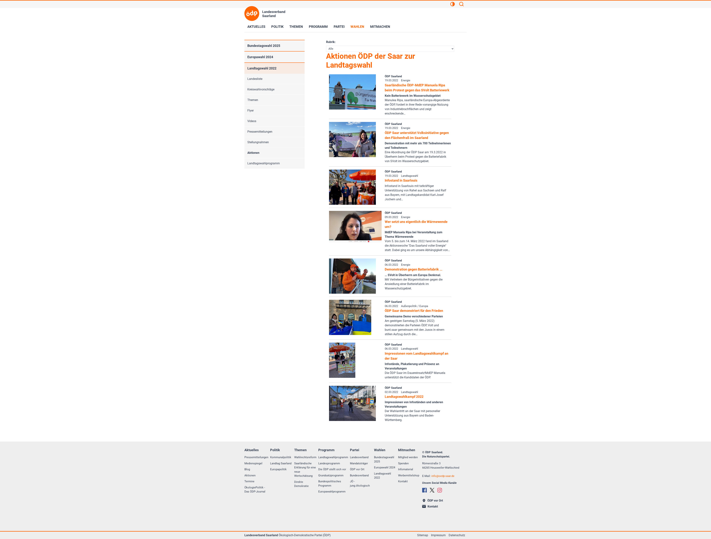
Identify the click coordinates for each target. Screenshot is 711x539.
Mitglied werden (408, 457)
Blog (247, 469)
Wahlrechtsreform (305, 457)
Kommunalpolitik (280, 457)
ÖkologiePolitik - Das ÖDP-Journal (254, 489)
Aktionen (253, 153)
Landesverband (359, 457)
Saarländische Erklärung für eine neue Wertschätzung (305, 470)
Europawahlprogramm (332, 491)
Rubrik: (331, 42)
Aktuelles (256, 27)
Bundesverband (359, 475)
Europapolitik (278, 469)
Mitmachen (380, 27)
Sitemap (422, 535)
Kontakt (403, 481)
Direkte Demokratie (301, 484)
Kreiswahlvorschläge (260, 89)
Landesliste (254, 79)
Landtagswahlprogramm (263, 163)
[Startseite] (251, 13)
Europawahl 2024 (260, 57)
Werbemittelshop (408, 475)
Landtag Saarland (280, 463)
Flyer (250, 110)
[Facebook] (424, 490)
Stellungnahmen (258, 142)
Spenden (403, 463)
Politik (277, 27)
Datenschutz (457, 535)
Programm (318, 27)
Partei (339, 27)
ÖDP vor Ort (357, 469)
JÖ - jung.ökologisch (360, 483)
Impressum (438, 535)
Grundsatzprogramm (330, 475)
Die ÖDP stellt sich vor (332, 469)
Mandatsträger (359, 463)
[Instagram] (439, 490)
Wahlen (357, 27)
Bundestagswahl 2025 (263, 46)
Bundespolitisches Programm (329, 483)
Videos (251, 121)
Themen (296, 27)
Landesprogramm (329, 463)
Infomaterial (405, 469)
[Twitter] (432, 490)
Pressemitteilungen (259, 131)
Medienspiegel (253, 463)
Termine (249, 481)
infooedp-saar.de (442, 476)
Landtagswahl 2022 (261, 68)
